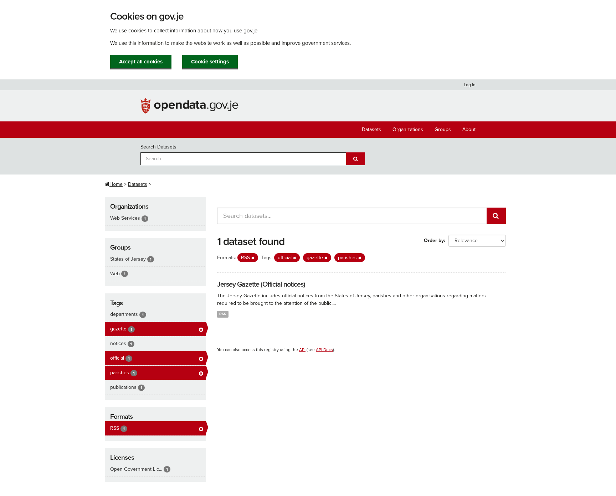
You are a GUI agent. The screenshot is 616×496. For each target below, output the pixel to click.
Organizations (407, 129)
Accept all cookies (141, 61)
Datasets (371, 129)
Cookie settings (210, 61)
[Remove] (253, 258)
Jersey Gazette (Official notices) (261, 284)
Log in (470, 84)
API (302, 349)
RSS (222, 314)
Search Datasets (158, 147)
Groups (443, 129)
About (469, 129)
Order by (434, 240)
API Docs (324, 349)
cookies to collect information (162, 30)
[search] (496, 216)
